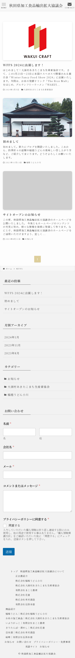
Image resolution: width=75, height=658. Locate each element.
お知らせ (14, 379)
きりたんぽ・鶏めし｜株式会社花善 (25, 627)
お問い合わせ (24, 641)
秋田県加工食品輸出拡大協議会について (42, 571)
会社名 (8, 447)
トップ (14, 571)
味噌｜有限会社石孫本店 (19, 637)
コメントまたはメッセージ (21, 486)
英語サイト (31, 646)
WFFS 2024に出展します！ (23, 293)
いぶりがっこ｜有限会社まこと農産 (25, 623)
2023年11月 (12, 345)
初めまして (11, 301)
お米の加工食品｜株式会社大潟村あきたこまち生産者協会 (38, 618)
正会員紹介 (21, 576)
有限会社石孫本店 (25, 604)
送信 (9, 551)
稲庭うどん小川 (18, 395)
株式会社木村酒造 (25, 599)
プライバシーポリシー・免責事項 (52, 641)
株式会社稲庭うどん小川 (28, 580)
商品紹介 (10, 609)
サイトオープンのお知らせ (22, 309)
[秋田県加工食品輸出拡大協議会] (36, 5)
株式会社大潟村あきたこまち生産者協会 (37, 585)
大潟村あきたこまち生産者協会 (29, 387)
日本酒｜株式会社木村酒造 (20, 632)
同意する (14, 525)
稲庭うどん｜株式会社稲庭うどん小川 (26, 613)
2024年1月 (11, 337)
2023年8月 (11, 353)
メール (8, 466)
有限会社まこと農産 (26, 590)
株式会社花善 (22, 595)
